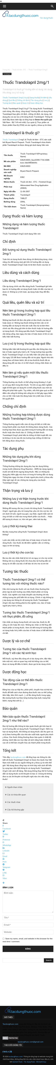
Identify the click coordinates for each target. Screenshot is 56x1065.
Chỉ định (43, 97)
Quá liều (11, 100)
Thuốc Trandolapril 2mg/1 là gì (15, 97)
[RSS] (7, 1052)
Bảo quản (17, 103)
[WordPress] (11, 1052)
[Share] (9, 1052)
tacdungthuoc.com (18, 757)
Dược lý (25, 103)
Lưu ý (46, 100)
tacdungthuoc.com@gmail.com (30, 1042)
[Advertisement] (28, 38)
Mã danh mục (41, 1062)
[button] (52, 6)
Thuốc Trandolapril (10, 139)
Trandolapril (7, 74)
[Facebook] (3, 1052)
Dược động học (36, 103)
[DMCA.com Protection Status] (10, 1039)
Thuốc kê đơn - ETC (19, 70)
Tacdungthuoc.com (10, 1024)
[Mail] (5, 1052)
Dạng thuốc (34, 97)
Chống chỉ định (23, 100)
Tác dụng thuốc (29, 1062)
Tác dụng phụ (36, 100)
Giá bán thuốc (17, 1062)
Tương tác (7, 103)
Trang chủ (6, 70)
